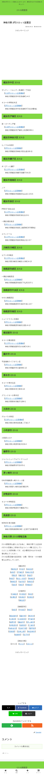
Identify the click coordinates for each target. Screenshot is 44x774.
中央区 (22, 610)
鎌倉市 (21, 622)
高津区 (22, 597)
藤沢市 (22, 616)
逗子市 (26, 635)
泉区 (21, 585)
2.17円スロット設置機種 (14, 169)
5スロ (21, 644)
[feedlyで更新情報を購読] (12, 725)
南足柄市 (31, 631)
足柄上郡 (21, 631)
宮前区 (30, 597)
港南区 (31, 578)
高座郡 (11, 631)
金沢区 (22, 582)
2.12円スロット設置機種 (14, 93)
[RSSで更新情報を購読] (32, 725)
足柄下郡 (22, 628)
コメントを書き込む (22, 746)
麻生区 (22, 600)
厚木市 (31, 616)
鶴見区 (14, 569)
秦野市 (12, 622)
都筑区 (13, 582)
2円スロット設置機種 (13, 106)
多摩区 (13, 597)
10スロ (29, 644)
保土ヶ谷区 (21, 578)
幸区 (30, 594)
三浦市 (31, 625)
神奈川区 (29, 572)
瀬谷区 (30, 582)
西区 (14, 575)
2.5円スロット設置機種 (14, 420)
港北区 (29, 569)
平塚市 (31, 619)
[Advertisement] (22, 54)
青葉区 (28, 585)
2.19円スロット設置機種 (14, 127)
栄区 (14, 585)
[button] (28, 713)
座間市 (22, 625)
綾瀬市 (17, 635)
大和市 (12, 619)
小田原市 (22, 619)
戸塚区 (20, 572)
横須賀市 (13, 616)
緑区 (12, 572)
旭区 (29, 575)
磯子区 (22, 575)
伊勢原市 (13, 625)
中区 (22, 569)
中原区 (22, 594)
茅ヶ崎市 (30, 622)
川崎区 (14, 594)
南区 (11, 578)
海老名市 (12, 628)
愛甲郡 (32, 628)
